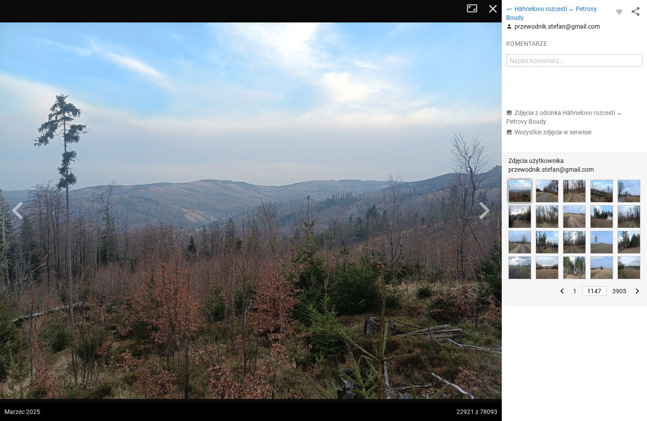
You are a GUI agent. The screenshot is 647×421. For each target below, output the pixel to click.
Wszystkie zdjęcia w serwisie (553, 132)
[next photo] (484, 210)
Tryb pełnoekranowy (475, 9)
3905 (619, 291)
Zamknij (493, 9)
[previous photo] (17, 210)
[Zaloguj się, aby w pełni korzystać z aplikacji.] (619, 11)
